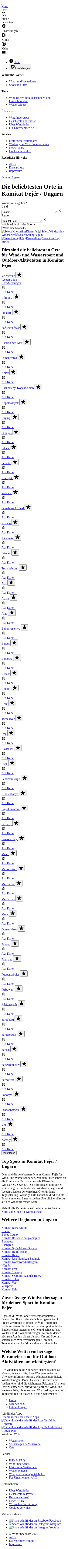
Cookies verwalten (20, 151)
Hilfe (17, 62)
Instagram (55, 1524)
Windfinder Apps (19, 117)
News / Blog (16, 147)
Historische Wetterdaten (23, 140)
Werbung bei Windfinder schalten (29, 144)
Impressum (15, 170)
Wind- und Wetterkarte (22, 81)
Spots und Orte (18, 84)
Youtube (54, 1527)
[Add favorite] (19, 275)
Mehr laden (9, 1152)
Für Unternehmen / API (23, 127)
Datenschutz (16, 167)
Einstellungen (22, 68)
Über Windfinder (19, 124)
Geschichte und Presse (22, 121)
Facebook (55, 1520)
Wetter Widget (17, 104)
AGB (12, 164)
